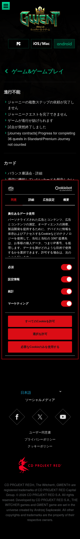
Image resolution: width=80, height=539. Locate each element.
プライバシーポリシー (40, 439)
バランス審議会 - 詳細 (25, 172)
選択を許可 (40, 334)
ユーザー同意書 (40, 432)
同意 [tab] (14, 199)
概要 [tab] (66, 199)
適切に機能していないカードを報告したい (41, 179)
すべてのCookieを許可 (40, 321)
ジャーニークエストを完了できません (37, 113)
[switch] (66, 279)
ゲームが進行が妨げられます (30, 120)
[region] (40, 31)
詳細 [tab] (31, 199)
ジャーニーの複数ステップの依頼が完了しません (41, 104)
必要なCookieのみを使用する (40, 346)
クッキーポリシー (40, 446)
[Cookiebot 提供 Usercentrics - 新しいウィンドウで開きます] (55, 188)
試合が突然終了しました (27, 126)
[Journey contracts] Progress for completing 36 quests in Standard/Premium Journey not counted (41, 138)
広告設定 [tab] (49, 199)
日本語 (26, 392)
